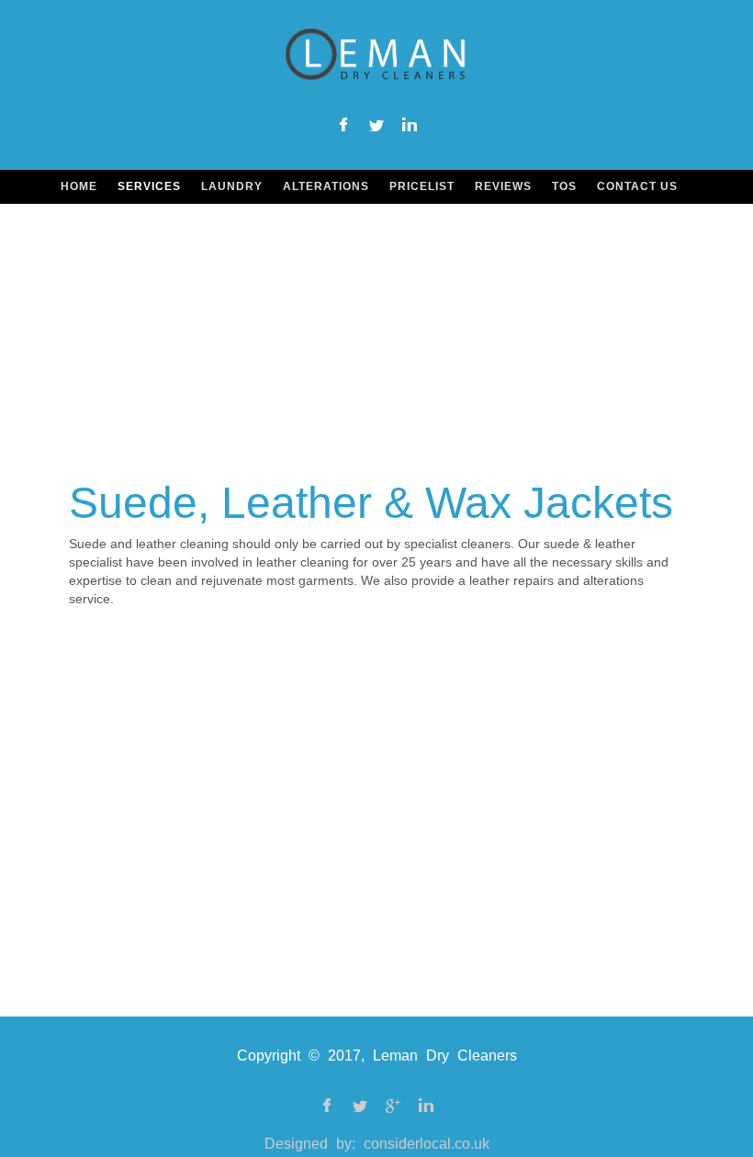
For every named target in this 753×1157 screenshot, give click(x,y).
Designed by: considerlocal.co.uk (376, 1143)
